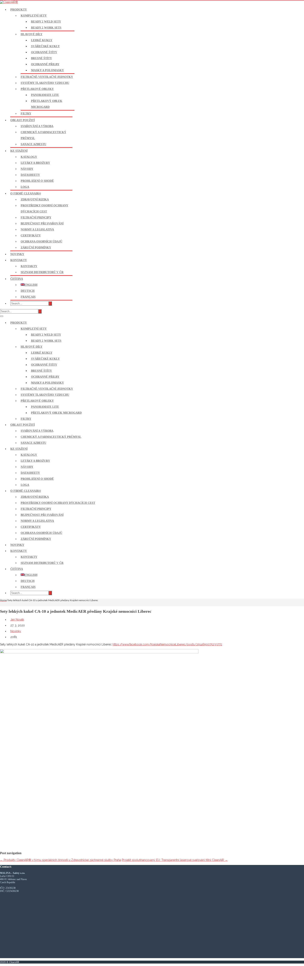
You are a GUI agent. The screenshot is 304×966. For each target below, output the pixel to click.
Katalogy (29, 156)
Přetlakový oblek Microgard (56, 412)
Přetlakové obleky (37, 88)
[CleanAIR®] (9, 2)
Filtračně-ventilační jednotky (47, 76)
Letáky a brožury (35, 162)
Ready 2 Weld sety (46, 21)
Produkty (18, 9)
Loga (25, 186)
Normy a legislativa (37, 229)
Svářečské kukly (45, 46)
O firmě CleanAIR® (25, 193)
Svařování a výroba (37, 126)
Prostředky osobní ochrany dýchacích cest (58, 502)
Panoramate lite (45, 94)
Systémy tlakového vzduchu (45, 82)
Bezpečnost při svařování (42, 223)
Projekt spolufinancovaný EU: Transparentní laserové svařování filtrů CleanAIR (175, 860)
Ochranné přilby (45, 64)
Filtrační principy (36, 217)
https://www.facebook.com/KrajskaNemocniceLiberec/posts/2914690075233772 (167, 644)
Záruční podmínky (36, 247)
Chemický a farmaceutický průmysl (51, 436)
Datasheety (30, 174)
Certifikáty (31, 235)
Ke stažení (19, 150)
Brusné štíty (41, 58)
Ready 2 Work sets (46, 27)
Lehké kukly (41, 40)
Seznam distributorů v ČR (42, 272)
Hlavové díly (31, 34)
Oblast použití (22, 120)
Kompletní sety (34, 15)
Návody (27, 168)
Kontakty (18, 260)
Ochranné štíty (44, 52)
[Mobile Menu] (1, 316)
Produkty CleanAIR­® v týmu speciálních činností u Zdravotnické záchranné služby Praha (60, 860)
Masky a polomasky (47, 70)
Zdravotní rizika (35, 199)
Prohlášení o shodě (37, 180)
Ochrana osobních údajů (41, 241)
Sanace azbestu (33, 144)
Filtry (26, 113)
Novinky (17, 254)
